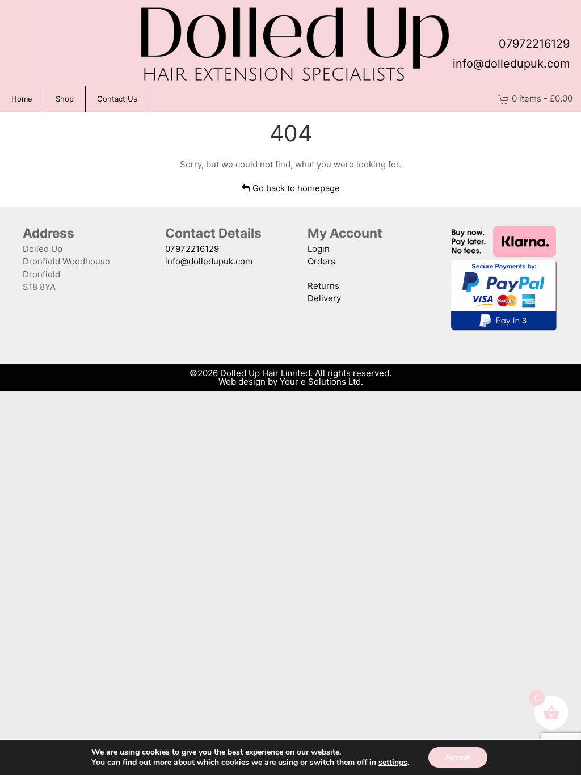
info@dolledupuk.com (511, 63)
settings (392, 762)
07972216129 (534, 43)
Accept (457, 757)
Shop (65, 98)
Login (319, 248)
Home (21, 98)
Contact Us (117, 98)
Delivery (324, 298)
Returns (323, 285)
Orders (321, 261)
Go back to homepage (295, 188)
